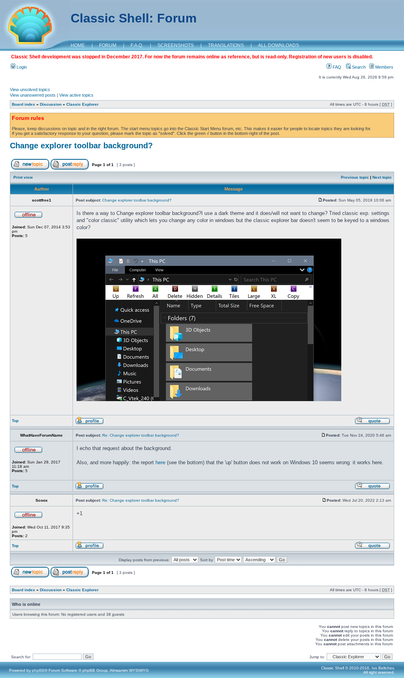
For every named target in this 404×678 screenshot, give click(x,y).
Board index (23, 104)
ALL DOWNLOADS (278, 45)
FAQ (336, 67)
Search (358, 67)
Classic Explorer (82, 104)
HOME (78, 45)
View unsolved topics (30, 89)
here (160, 462)
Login (21, 67)
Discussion (51, 104)
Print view (23, 177)
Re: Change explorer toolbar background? (140, 435)
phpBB (38, 670)
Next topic (382, 177)
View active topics (76, 95)
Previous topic (355, 177)
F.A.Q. (137, 45)
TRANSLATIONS (226, 45)
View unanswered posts (33, 95)
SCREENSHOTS (175, 45)
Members (383, 67)
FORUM (107, 45)
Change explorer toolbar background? (81, 145)
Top (15, 420)
